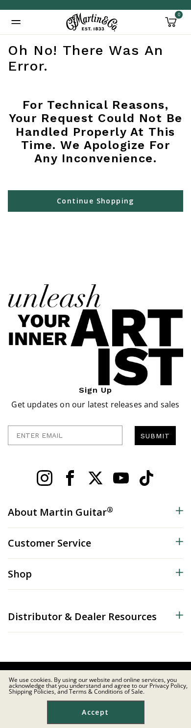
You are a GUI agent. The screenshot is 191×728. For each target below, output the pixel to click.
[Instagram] (44, 478)
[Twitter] (95, 478)
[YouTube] (121, 478)
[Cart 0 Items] (171, 25)
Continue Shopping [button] (95, 200)
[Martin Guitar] (92, 22)
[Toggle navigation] (16, 22)
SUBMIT (155, 436)
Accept (95, 712)
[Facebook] (70, 478)
